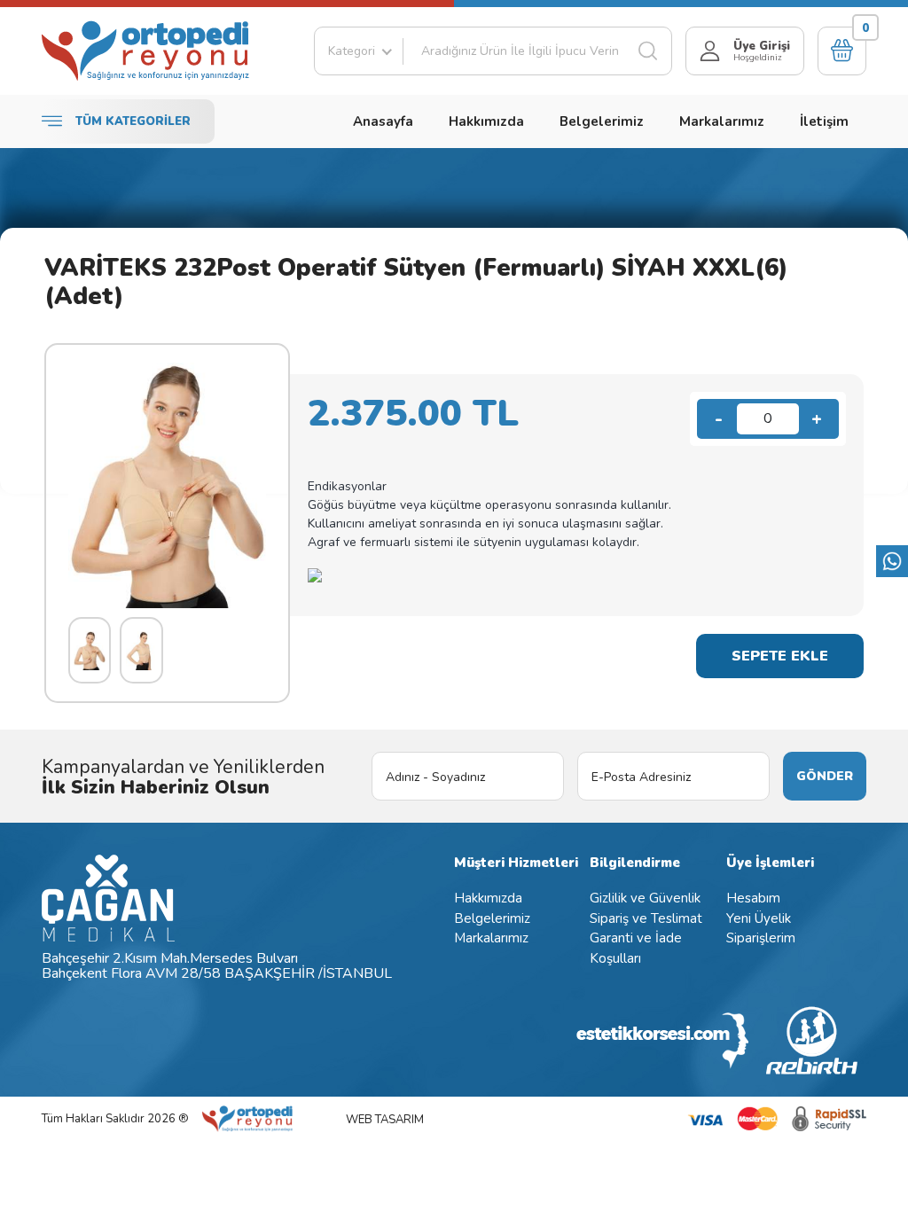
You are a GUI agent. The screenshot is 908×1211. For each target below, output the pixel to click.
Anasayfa (383, 121)
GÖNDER (824, 776)
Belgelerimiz (602, 121)
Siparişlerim (760, 938)
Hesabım (753, 898)
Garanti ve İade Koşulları (636, 948)
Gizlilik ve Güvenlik (645, 898)
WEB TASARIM (385, 1120)
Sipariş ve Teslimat (646, 918)
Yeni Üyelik (758, 918)
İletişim (824, 121)
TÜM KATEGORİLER (133, 121)
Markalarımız (721, 121)
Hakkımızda (486, 121)
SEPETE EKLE (780, 656)
